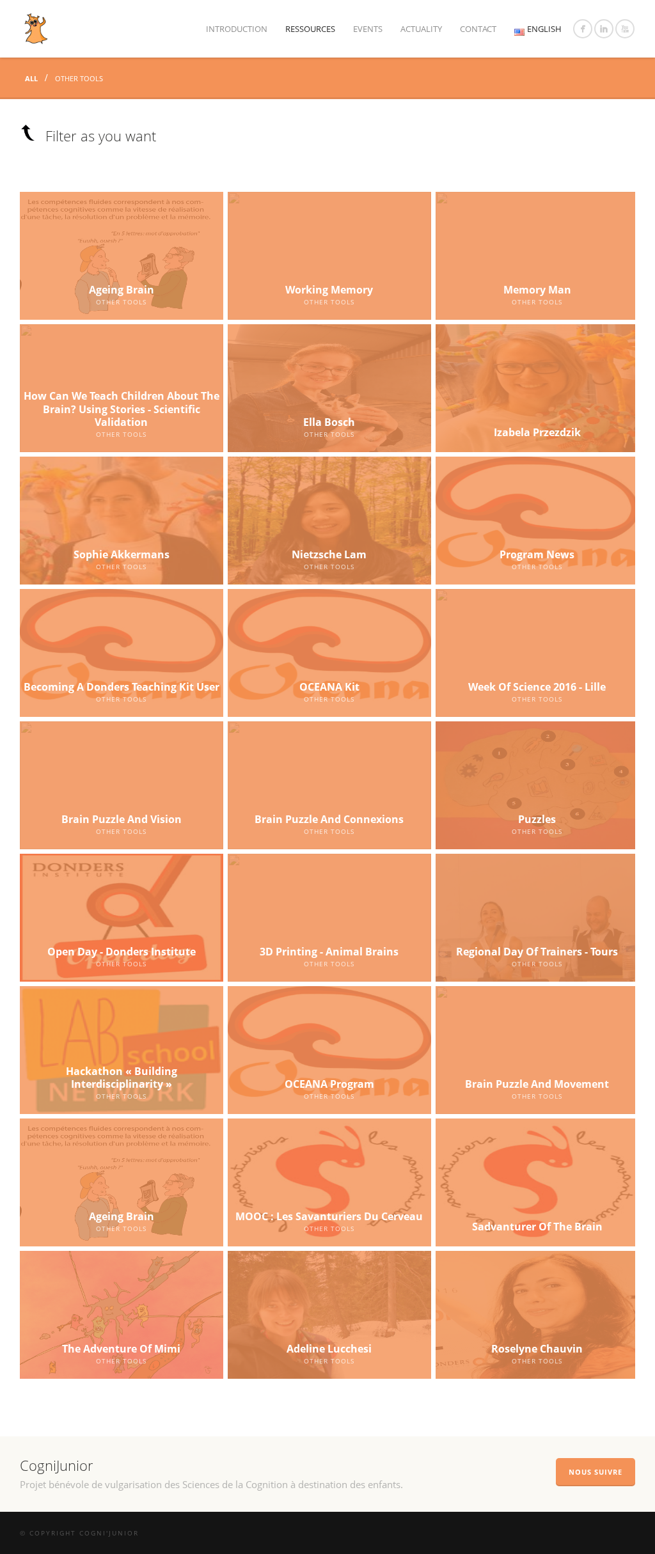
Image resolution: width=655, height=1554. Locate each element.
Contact (478, 29)
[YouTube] (625, 28)
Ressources (310, 29)
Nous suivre (595, 1472)
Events (368, 29)
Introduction (236, 29)
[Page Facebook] (582, 28)
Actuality (421, 29)
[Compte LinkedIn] (603, 28)
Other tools (79, 78)
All (32, 78)
